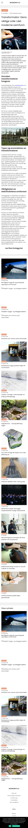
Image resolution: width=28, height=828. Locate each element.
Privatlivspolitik (16, 826)
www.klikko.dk (15, 802)
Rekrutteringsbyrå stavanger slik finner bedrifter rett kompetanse (13, 538)
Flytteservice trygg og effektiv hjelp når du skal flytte (13, 366)
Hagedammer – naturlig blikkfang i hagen (12, 424)
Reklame (14, 813)
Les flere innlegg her (14, 248)
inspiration (4, 10)
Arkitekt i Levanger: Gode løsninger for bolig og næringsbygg (13, 395)
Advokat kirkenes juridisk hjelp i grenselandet (10, 596)
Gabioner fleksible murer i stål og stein (13, 481)
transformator (19, 85)
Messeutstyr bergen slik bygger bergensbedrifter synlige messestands (13, 509)
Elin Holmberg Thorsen (15, 13)
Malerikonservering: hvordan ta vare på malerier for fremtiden (13, 567)
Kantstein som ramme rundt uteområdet (14, 338)
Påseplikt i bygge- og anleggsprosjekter (13, 311)
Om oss (14, 815)
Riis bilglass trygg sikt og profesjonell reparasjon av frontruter (12, 283)
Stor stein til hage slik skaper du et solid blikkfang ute (13, 453)
